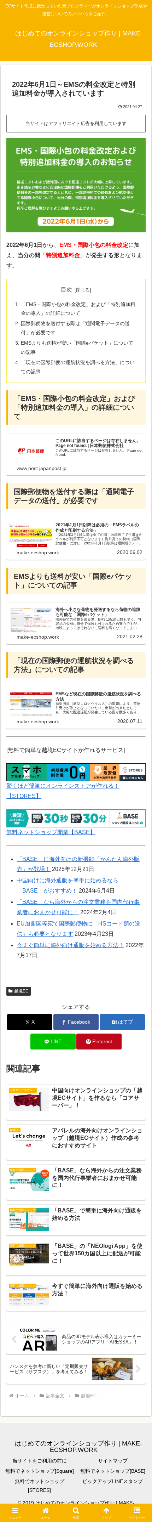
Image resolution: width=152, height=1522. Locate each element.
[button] (137, 1100)
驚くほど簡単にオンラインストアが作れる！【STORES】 (62, 791)
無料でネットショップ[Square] (39, 1471)
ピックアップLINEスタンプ (112, 1481)
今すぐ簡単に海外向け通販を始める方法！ (70, 945)
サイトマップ (113, 1461)
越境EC (21, 991)
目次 (66, 290)
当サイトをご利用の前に (39, 1461)
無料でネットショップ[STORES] (39, 1485)
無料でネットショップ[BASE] (112, 1471)
